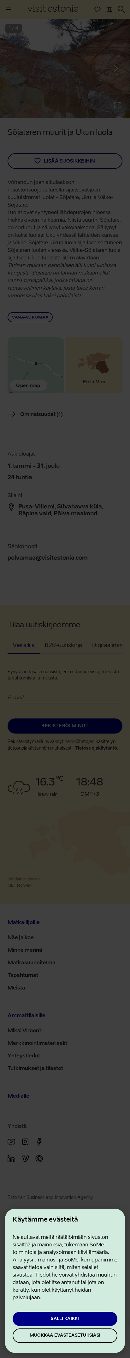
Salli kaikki (65, 1319)
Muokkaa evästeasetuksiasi (65, 1335)
